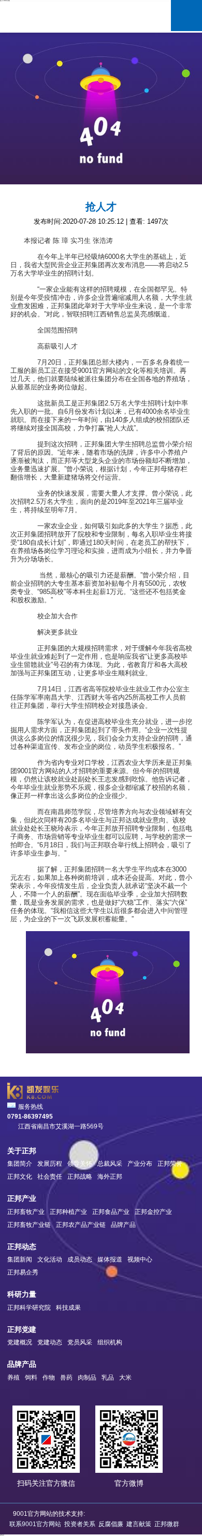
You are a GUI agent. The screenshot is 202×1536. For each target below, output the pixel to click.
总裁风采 (109, 1163)
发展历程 (49, 1163)
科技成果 (68, 1307)
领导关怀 (79, 1163)
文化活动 (49, 1259)
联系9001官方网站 (35, 1524)
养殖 (13, 1377)
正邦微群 (166, 1524)
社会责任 (49, 1176)
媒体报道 (109, 1259)
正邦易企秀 (22, 1272)
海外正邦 (109, 1176)
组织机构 (109, 1342)
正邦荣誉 (169, 1163)
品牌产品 (123, 1224)
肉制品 (87, 1377)
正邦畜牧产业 (26, 1211)
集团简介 (19, 1163)
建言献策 (138, 1524)
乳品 (108, 1377)
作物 (48, 1377)
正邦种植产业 (68, 1211)
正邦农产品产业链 (81, 1224)
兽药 (66, 1377)
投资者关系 (80, 1524)
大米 (125, 1377)
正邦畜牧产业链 (29, 1224)
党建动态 (49, 1342)
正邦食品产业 (110, 1211)
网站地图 (2, 1534)
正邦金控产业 (153, 1211)
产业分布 (139, 1163)
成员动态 (79, 1259)
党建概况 (19, 1342)
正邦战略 (79, 1176)
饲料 (31, 1377)
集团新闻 (19, 1259)
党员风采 (79, 1342)
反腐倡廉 (110, 1524)
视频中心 (139, 1259)
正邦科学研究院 (29, 1307)
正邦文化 (19, 1176)
